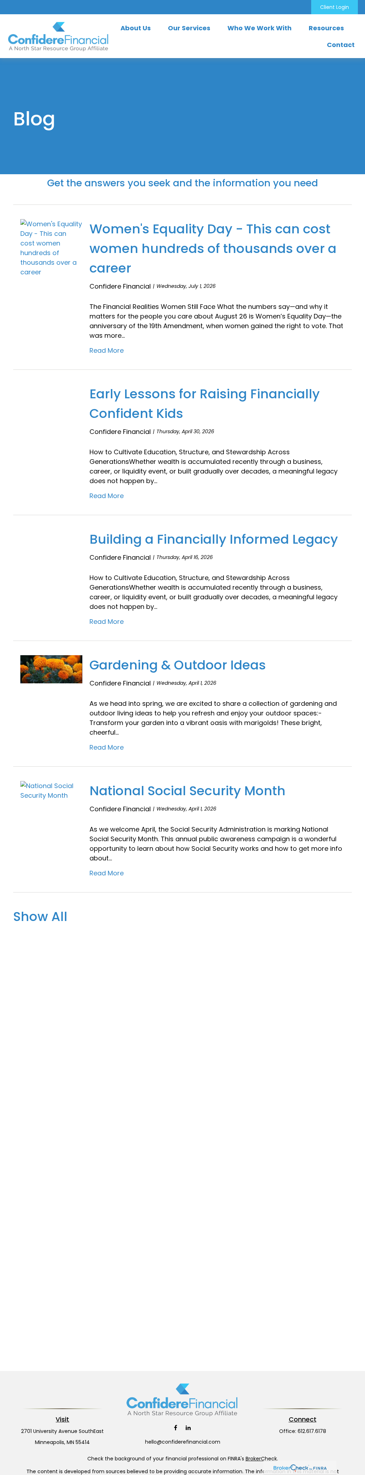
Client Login (334, 7)
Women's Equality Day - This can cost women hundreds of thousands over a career (212, 248)
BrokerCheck (261, 1458)
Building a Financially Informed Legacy (213, 539)
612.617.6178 (312, 1431)
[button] (135, 28)
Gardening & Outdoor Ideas (177, 665)
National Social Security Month (187, 791)
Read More (106, 350)
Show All (40, 916)
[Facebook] (175, 1428)
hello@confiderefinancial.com (182, 1441)
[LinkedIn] (188, 1428)
